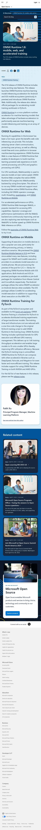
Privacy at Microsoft (6, 795)
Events (7, 497)
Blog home (8, 13)
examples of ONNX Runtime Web (24, 230)
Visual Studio (5, 777)
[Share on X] (15, 71)
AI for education (6, 717)
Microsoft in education (7, 695)
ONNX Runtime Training (10, 80)
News (6, 462)
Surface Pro (5, 635)
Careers (4, 786)
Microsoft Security (6, 729)
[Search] (35, 17)
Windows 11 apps (6, 656)
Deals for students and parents (9, 714)
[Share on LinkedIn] (18, 71)
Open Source (6, 7)
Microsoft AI (5, 725)
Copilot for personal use (7, 650)
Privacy (18, 823)
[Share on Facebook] (11, 71)
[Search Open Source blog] (7, 2)
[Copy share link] (8, 71)
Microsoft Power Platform (8, 738)
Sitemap (4, 823)
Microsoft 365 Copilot (7, 744)
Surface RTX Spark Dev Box (8, 644)
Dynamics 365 (5, 732)
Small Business (5, 747)
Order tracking (5, 677)
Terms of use (24, 823)
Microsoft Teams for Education (9, 701)
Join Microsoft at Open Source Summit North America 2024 (20, 544)
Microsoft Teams (6, 741)
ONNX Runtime (8, 112)
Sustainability (5, 808)
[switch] (39, 2)
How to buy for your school (8, 707)
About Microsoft (6, 789)
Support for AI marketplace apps (9, 765)
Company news (5, 792)
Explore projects (12, 613)
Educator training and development (10, 710)
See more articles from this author (13, 420)
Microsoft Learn (6, 762)
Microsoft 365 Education (8, 704)
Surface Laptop (5, 638)
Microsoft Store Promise (7, 683)
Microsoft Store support (7, 671)
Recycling (11, 826)
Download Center (6, 668)
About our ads (18, 826)
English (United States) (10, 813)
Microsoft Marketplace (7, 771)
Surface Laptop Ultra (7, 641)
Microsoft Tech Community (8, 768)
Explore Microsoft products (8, 653)
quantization (21, 195)
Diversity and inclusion (7, 801)
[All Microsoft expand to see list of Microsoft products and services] (2, 2)
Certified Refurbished (7, 680)
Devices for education (7, 698)
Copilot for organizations (8, 647)
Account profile (5, 665)
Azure (3, 756)
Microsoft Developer (7, 759)
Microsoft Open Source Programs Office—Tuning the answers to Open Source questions (19, 502)
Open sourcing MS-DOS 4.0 (16, 465)
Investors (4, 798)
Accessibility (5, 804)
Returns (4, 674)
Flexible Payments (6, 686)
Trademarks (31, 823)
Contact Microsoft (11, 823)
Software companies (7, 774)
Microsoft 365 (5, 735)
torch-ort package (23, 312)
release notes (19, 376)
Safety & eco (5, 826)
